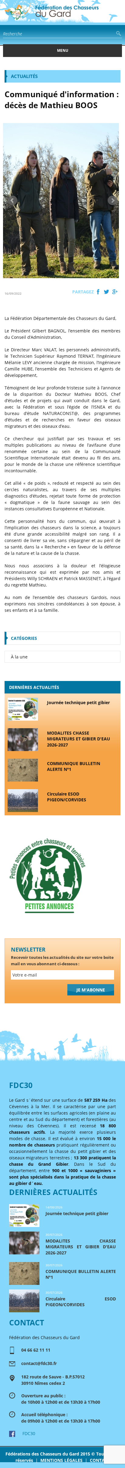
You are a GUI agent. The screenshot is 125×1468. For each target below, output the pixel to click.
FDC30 (25, 1433)
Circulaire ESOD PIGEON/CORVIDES (66, 797)
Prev (12, 200)
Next (112, 200)
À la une (19, 657)
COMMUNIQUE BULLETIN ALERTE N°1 (73, 766)
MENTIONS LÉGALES (61, 1460)
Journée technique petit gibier (78, 702)
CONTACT (100, 1460)
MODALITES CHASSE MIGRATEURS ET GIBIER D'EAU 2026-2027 (78, 739)
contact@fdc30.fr (39, 1363)
